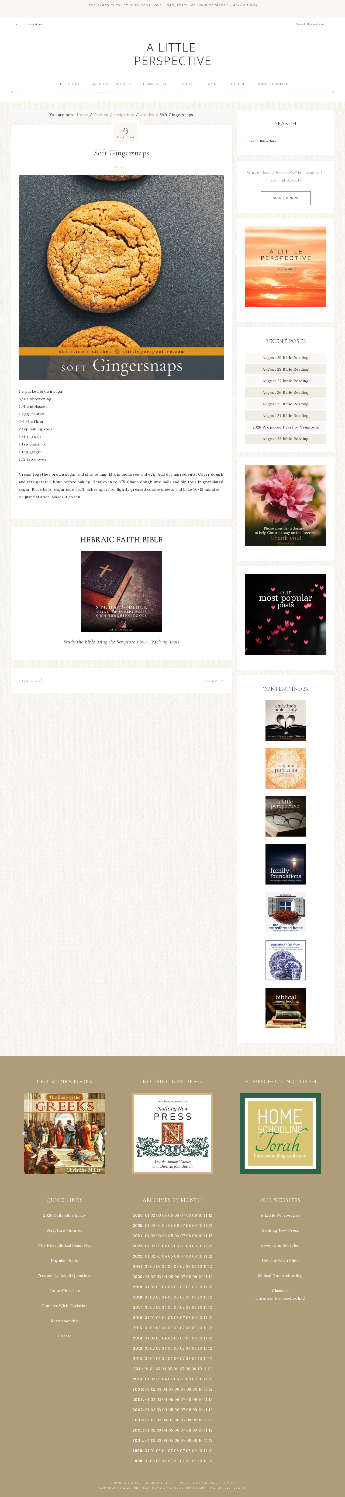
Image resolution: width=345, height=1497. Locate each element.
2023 (138, 1246)
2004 (137, 1440)
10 (200, 1225)
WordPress (220, 1487)
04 (164, 1215)
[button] (64, 1133)
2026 (138, 1215)
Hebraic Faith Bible (280, 1260)
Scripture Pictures (64, 1230)
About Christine (64, 1290)
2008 (138, 1399)
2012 (137, 1358)
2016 (137, 1317)
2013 (137, 1348)
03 (158, 1215)
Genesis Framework (188, 1487)
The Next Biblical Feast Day (64, 1245)
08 (188, 1215)
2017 (137, 1307)
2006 (137, 1420)
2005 (138, 1430)
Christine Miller (161, 1482)
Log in (240, 1487)
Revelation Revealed (280, 1245)
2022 (138, 1256)
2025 (138, 1225)
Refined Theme (148, 1487)
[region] (64, 1133)
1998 (137, 1460)
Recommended (65, 1320)
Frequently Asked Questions (64, 1275)
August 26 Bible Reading (286, 392)
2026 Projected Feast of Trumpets (286, 427)
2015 (137, 1327)
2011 (137, 1368)
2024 (138, 1235)
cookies (120, 167)
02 (153, 1215)
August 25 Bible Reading (286, 404)
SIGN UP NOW (286, 198)
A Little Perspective (172, 54)
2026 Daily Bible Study (64, 1215)
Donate (65, 1336)
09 (194, 1225)
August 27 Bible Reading (286, 380)
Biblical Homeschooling (280, 1275)
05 (170, 1215)
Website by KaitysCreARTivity (207, 1482)
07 (182, 1215)
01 (147, 1215)
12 (210, 1225)
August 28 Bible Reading (286, 369)
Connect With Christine (65, 1305)
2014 (137, 1338)
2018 (137, 1297)
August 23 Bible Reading (286, 438)
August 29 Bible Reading (286, 357)
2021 (137, 1266)
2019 (137, 1286)
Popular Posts (64, 1260)
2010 (138, 1379)
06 (176, 1215)
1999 (137, 1450)
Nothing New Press (280, 1230)
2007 (138, 1409)
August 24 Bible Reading (286, 415)
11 (205, 1225)
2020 (138, 1276)
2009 (137, 1389)
